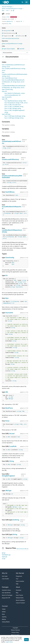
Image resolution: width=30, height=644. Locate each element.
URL (15, 280)
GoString (16, 520)
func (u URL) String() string (12, 108)
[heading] (7, 2)
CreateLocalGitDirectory (10, 159)
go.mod (8, 30)
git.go (3, 553)
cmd (25, 301)
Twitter (4, 609)
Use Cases (4, 576)
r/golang (4, 616)
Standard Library (6, 590)
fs (6, 236)
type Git (4, 91)
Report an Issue (15, 634)
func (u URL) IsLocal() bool (12, 104)
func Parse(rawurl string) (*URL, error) (16, 103)
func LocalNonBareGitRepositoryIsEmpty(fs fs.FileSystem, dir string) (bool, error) (13, 85)
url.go (3, 558)
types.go (4, 556)
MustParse (9, 408)
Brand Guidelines (20, 600)
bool (17, 195)
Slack (3, 614)
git (11, 10)
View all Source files (21, 548)
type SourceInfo (7, 97)
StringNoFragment (8, 476)
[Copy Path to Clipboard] (13, 10)
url (9, 397)
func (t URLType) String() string (13, 118)
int (12, 494)
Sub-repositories (6, 592)
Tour (17, 578)
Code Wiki (21, 48)
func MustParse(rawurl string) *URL (15, 101)
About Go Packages (7, 595)
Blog (17, 592)
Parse (7, 421)
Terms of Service (15, 630)
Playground (19, 576)
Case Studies (5, 578)
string (9, 182)
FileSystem (7, 213)
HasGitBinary (10, 192)
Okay (26, 639)
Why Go (4, 573)
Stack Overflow (20, 581)
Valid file (7, 30)
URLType (11, 398)
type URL (5, 99)
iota (20, 507)
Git (6, 275)
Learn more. (9, 642)
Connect (5, 606)
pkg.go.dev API (6, 597)
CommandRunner (7, 303)
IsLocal (12, 433)
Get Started (20, 573)
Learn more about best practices (10, 38)
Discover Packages (7, 6)
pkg (3, 10)
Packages (5, 587)
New (6, 298)
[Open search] (22, 2)
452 (6, 23)
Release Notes (19, 597)
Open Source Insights (9, 48)
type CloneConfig (7, 89)
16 (19, 21)
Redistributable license (9, 33)
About (18, 587)
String (12, 461)
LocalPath (13, 446)
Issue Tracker (19, 595)
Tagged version (7, 35)
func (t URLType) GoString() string (14, 116)
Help (17, 583)
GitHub (4, 611)
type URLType (6, 114)
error (8, 148)
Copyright (15, 627)
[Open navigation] (26, 2)
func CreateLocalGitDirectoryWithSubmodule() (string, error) (14, 74)
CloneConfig (9, 257)
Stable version (21, 35)
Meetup (4, 619)
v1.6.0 (6, 17)
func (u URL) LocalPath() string (13, 106)
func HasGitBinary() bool (9, 78)
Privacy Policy (15, 632)
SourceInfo (19, 287)
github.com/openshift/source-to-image (12, 8)
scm (7, 10)
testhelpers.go (6, 555)
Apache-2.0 (10, 21)
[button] (2, 30)
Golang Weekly (6, 621)
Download (18, 590)
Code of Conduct (20, 602)
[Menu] (15, 52)
